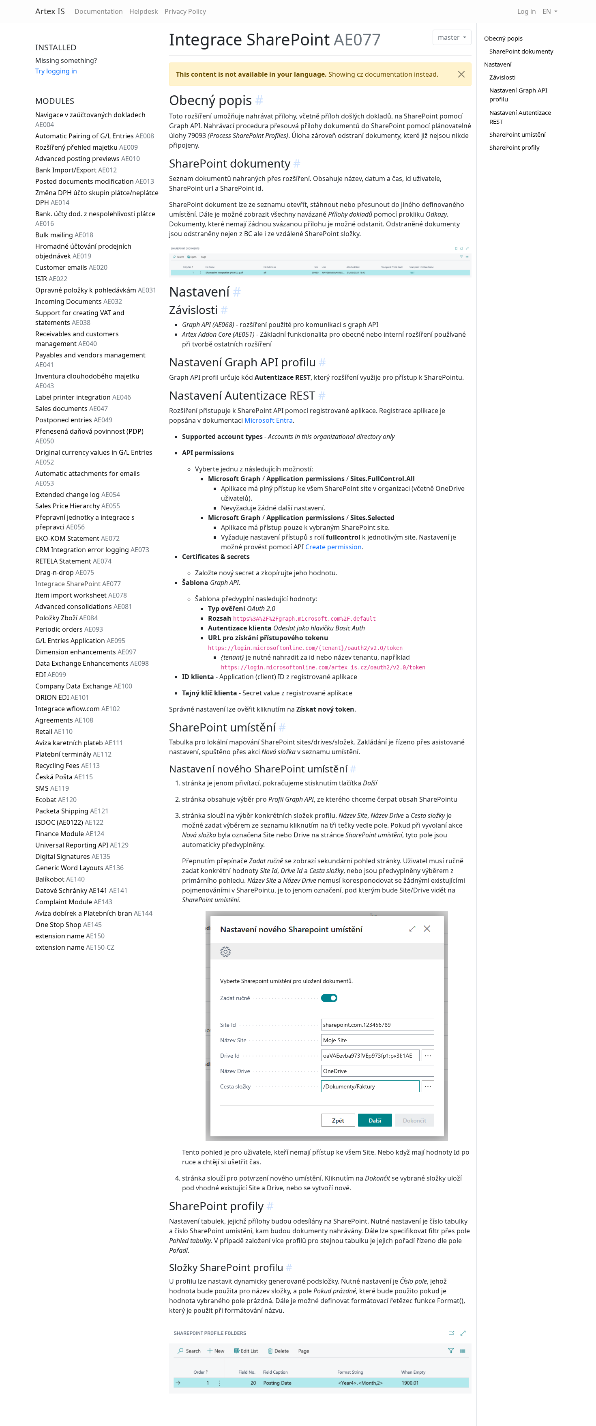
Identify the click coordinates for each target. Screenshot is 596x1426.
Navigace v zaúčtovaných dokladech (90, 119)
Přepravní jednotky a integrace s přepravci (85, 522)
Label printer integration (83, 397)
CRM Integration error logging (92, 549)
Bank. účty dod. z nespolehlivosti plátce (95, 218)
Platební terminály (73, 754)
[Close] (461, 74)
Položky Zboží (66, 617)
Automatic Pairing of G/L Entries (94, 135)
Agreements (64, 720)
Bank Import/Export (76, 170)
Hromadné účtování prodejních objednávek (83, 251)
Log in (526, 11)
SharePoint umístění (517, 134)
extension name (70, 935)
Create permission (333, 546)
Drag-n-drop (64, 572)
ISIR (51, 278)
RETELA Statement (73, 561)
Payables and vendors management (90, 360)
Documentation (99, 11)
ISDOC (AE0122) (69, 822)
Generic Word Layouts (79, 867)
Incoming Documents (78, 301)
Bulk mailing (64, 234)
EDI (50, 674)
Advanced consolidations (83, 606)
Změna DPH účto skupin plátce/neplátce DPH (97, 197)
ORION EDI (62, 697)
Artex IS (50, 11)
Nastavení (498, 64)
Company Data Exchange (83, 686)
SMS (52, 788)
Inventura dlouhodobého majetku (87, 381)
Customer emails (71, 267)
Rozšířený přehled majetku (86, 147)
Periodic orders (69, 629)
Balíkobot (60, 879)
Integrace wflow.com (77, 708)
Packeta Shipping (72, 811)
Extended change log (77, 494)
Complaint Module (73, 901)
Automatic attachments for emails (87, 478)
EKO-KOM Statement (77, 538)
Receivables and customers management (77, 338)
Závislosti (502, 77)
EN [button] (547, 11)
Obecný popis (503, 38)
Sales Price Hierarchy (77, 505)
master (449, 37)
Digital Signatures (72, 856)
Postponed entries (73, 419)
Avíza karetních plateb (79, 742)
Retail (54, 731)
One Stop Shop (68, 924)
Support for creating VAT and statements (79, 317)
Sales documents (71, 408)
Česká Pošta (64, 776)
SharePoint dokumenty (521, 51)
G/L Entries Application (80, 640)
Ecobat (56, 799)
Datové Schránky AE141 (81, 890)
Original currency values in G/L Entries (93, 457)
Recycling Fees (67, 765)
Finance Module (69, 833)
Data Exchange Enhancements (92, 663)
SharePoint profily (514, 147)
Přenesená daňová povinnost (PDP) (89, 436)
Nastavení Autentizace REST (520, 117)
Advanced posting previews (87, 158)
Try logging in (56, 71)
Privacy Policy (185, 11)
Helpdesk (143, 11)
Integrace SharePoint (78, 583)
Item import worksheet (81, 595)
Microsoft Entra (268, 420)
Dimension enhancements (85, 651)
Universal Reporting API (82, 845)
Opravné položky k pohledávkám (96, 290)
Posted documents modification (94, 181)
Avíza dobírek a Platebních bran (93, 913)
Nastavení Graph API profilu (518, 94)
